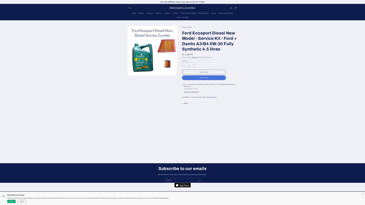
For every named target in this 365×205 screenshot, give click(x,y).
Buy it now (204, 77)
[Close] (363, 193)
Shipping (194, 57)
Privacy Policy (164, 198)
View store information (191, 92)
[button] (130, 8)
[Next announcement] (237, 2)
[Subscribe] (198, 180)
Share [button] (186, 103)
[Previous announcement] (128, 2)
